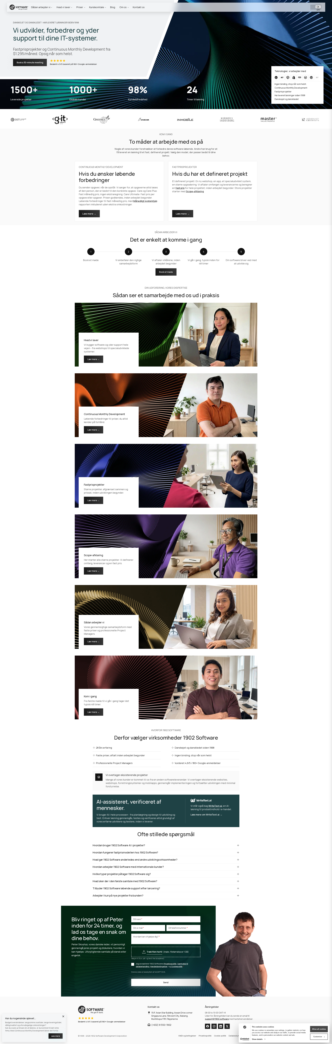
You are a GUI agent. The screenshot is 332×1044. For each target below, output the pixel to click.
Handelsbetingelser (159, 966)
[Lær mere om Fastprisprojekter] (166, 475)
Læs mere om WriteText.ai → (206, 814)
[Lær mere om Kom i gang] (166, 687)
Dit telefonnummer (178, 927)
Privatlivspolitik (170, 963)
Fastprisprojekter (94, 484)
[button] (63, 1016)
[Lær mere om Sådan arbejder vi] (166, 616)
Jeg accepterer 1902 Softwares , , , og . (162, 965)
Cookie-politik (220, 1035)
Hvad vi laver (91, 340)
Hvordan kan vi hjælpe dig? (146, 936)
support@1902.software (217, 1019)
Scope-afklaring (195, 191)
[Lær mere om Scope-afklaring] (166, 546)
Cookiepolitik (176, 966)
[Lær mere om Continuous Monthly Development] (166, 404)
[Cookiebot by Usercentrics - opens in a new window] (244, 1039)
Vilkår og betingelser (187, 1035)
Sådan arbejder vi (94, 622)
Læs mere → (89, 213)
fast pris (180, 188)
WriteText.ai (215, 805)
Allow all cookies (319, 1029)
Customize (317, 1037)
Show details (257, 1039)
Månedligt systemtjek (145, 201)
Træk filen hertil (154, 951)
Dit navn (137, 919)
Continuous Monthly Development (104, 414)
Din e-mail (138, 927)
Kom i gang (90, 696)
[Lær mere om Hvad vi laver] (166, 334)
